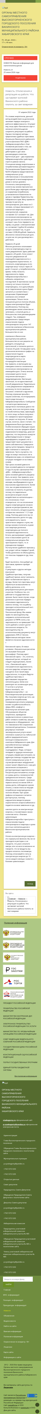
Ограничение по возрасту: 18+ (14, 47)
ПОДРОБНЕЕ (20, 78)
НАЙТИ (8, 1284)
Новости (21, 898)
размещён (25, 1408)
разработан (13, 1405)
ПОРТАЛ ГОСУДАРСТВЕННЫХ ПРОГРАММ (20, 1062)
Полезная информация (15, 922)
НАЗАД (30, 884)
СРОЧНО (9, 58)
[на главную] (2, 1)
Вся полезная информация (26, 1076)
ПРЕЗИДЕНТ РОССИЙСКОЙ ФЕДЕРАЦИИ (19, 1003)
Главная (12, 898)
